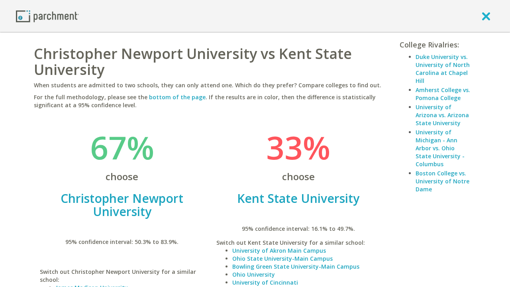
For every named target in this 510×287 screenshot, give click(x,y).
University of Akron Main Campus (279, 250)
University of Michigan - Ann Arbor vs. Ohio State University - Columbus (440, 148)
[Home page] (47, 16)
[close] (486, 16)
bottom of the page (177, 97)
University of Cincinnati (265, 282)
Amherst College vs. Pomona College (443, 94)
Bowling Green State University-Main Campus (295, 266)
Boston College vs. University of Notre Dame (442, 181)
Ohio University (253, 274)
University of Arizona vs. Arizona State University (442, 115)
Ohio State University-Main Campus (282, 258)
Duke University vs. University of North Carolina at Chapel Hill (443, 69)
